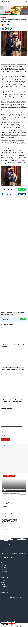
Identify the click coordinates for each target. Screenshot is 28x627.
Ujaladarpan (10, 621)
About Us (3, 580)
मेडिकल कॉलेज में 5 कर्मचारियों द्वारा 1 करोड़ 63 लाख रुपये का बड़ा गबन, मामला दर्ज (9, 514)
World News (3, 567)
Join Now (22, 189)
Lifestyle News (4, 571)
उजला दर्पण (8, 24)
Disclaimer (3, 584)
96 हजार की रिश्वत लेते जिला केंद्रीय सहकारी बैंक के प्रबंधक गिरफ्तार (10, 494)
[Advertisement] (14, 254)
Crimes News (4, 569)
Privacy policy (4, 586)
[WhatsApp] (26, 625)
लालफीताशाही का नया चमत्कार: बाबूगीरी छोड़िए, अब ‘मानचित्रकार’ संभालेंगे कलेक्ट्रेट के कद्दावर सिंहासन (10, 527)
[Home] (7, 625)
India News (3, 565)
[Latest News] (17, 625)
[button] (22, 2)
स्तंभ (2, 17)
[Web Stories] (22, 625)
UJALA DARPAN (5, 1)
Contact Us (3, 582)
